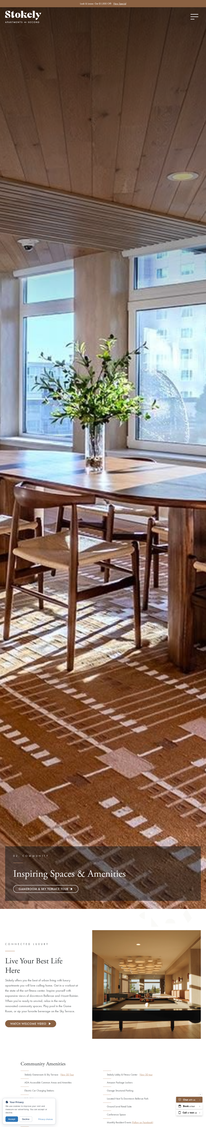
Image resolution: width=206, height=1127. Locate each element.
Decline (25, 1119)
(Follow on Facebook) (142, 1122)
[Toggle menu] (194, 17)
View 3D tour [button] (146, 1074)
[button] (45, 889)
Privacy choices (45, 1119)
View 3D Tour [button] (67, 1074)
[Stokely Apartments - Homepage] (33, 17)
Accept (11, 1119)
